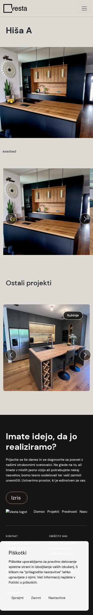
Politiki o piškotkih (23, 582)
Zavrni (36, 598)
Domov (39, 511)
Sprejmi (17, 598)
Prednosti (69, 511)
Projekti (53, 511)
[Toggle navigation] (84, 8)
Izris (16, 497)
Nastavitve (56, 598)
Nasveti (85, 511)
